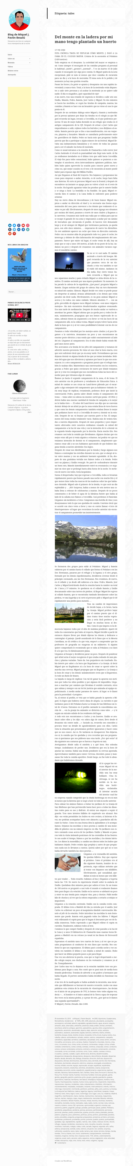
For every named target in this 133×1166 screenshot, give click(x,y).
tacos (73, 1131)
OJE (74, 1105)
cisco (69, 1044)
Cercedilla (58, 1042)
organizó (97, 1105)
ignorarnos (93, 1082)
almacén (58, 1026)
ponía (90, 1115)
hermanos (75, 1079)
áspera (83, 1030)
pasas (98, 1108)
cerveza (79, 1042)
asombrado (76, 1030)
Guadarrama (111, 1018)
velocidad (111, 1138)
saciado (89, 1126)
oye (109, 1105)
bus (114, 1035)
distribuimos (74, 1061)
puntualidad (109, 1119)
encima (57, 1065)
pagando (71, 1108)
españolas (97, 1065)
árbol (100, 1028)
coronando (58, 1051)
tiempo (107, 1131)
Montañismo (59, 1021)
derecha (93, 1054)
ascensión (67, 1030)
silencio (83, 1129)
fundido (91, 1075)
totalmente (85, 1133)
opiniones (80, 1105)
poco (70, 1115)
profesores (67, 1119)
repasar (63, 1124)
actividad (67, 1023)
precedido (63, 1117)
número (64, 1105)
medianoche (87, 1098)
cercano (113, 1040)
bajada (82, 1033)
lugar (94, 1094)
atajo (88, 1030)
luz (102, 1094)
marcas (57, 1098)
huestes (75, 1082)
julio (100, 1089)
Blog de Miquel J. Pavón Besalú (18, 36)
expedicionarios (91, 1070)
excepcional (105, 1068)
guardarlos (102, 1077)
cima (113, 1042)
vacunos (74, 1138)
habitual (67, 1079)
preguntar (78, 1117)
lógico (72, 1094)
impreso (68, 1084)
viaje (70, 1140)
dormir (101, 1061)
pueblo (95, 1119)
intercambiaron (97, 1086)
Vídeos (10, 67)
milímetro (64, 1101)
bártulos (88, 1033)
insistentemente (61, 1086)
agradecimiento (92, 1023)
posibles (111, 1115)
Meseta (103, 1098)
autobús (106, 1030)
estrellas (82, 1068)
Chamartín (92, 1042)
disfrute (100, 1058)
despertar (112, 1056)
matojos (70, 1098)
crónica (108, 1051)
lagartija (84, 1091)
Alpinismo (102, 1018)
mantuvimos (89, 1096)
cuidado (72, 1054)
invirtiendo (75, 1089)
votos (88, 1140)
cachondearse (72, 1037)
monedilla (58, 1103)
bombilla (58, 1035)
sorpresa (107, 1129)
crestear (101, 1051)
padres (64, 1108)
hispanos (99, 1079)
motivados (79, 1103)
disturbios (83, 1061)
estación (66, 1068)
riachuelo (66, 1126)
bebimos (95, 1033)
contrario (86, 1049)
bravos (81, 1035)
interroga (58, 1089)
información (107, 1084)
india (82, 1084)
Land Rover (97, 1091)
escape (90, 1065)
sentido (72, 1129)
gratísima (77, 1077)
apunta (95, 1028)
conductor (112, 1047)
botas (70, 1035)
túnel (87, 1136)
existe (73, 1070)
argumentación (108, 1028)
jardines (91, 1089)
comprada (99, 1047)
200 (82, 1021)
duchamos (58, 1063)
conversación (103, 1049)
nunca (70, 1105)
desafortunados (102, 1054)
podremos (76, 1115)
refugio (57, 1124)
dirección (93, 1058)
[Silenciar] (26, 320)
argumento (59, 1030)
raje (63, 1122)
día (74, 1058)
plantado (103, 1112)
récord (111, 1122)
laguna (90, 1091)
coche (78, 1044)
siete (78, 1129)
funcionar (84, 1075)
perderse (76, 1110)
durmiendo (67, 1063)
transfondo (106, 1133)
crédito (95, 1051)
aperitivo (79, 1028)
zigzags (100, 1140)
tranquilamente (95, 1133)
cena (97, 1040)
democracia (85, 1054)
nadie (90, 1103)
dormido (95, 1061)
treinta (71, 1136)
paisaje (78, 1108)
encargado (97, 1063)
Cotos (90, 1051)
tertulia (101, 1131)
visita (79, 1140)
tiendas (57, 1133)
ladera (77, 1091)
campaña (109, 1037)
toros (78, 1133)
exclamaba (59, 1070)
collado (112, 1044)
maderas (107, 1094)
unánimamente (105, 1136)
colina (106, 1044)
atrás (100, 1030)
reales (94, 1122)
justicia (106, 1089)
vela (105, 1138)
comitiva (92, 1047)
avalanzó (67, 1033)
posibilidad (103, 1115)
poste (57, 1117)
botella (75, 1035)
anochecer (58, 1028)
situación (90, 1129)
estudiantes (90, 1068)
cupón (77, 1054)
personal (58, 1112)
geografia (63, 1077)
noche (95, 1103)
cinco (56, 1044)
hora (112, 1079)
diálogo (78, 1058)
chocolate (100, 1042)
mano (76, 1096)
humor (81, 1082)
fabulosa (64, 1072)
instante (87, 1086)
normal (100, 1103)
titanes (69, 1133)
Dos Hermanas (110, 1061)
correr (65, 1051)
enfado (63, 1065)
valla (79, 1138)
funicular (98, 1075)
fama (92, 1072)
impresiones (59, 1084)
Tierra (63, 1133)
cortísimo (79, 1051)
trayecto (65, 1136)
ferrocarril (103, 1072)
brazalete (88, 1035)
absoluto (92, 1021)
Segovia (95, 1126)
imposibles (111, 1082)
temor (96, 1131)
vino (74, 1140)
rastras (84, 1122)
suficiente (58, 1131)
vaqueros (85, 1138)
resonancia (80, 1124)
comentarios (65, 1047)
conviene (112, 1049)
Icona (87, 1082)
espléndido (106, 1065)
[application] (19, 315)
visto (83, 1140)
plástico (57, 1115)
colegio (101, 1044)
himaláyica (92, 1079)
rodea (78, 1126)
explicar (109, 1070)
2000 (96, 1018)
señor (111, 1126)
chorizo (107, 1042)
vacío (68, 1138)
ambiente (77, 1026)
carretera (74, 1040)
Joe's (29, 412)
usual (64, 1138)
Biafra (102, 1033)
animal (102, 1026)
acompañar (109, 1021)
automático (59, 1033)
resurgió (106, 1124)
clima (74, 1044)
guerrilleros (59, 1079)
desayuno (87, 1056)
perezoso (89, 1110)
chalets (85, 1042)
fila (115, 1072)
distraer (66, 1061)
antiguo (72, 1028)
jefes (96, 1089)
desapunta (68, 1056)
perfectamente (98, 1110)
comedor (58, 1047)
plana (97, 1112)
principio (111, 1117)
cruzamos (58, 1054)
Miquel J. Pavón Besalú (82, 1018)
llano (63, 1094)
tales (77, 1131)
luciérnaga (84, 1094)
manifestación (68, 1096)
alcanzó (105, 1023)
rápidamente (70, 1122)
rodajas (73, 1126)
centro (106, 1040)
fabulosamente (73, 1072)
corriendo (71, 1051)
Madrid (114, 1094)
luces (77, 1094)
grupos (89, 1077)
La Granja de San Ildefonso (64, 1091)
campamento (100, 1037)
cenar (102, 1040)
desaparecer (59, 1056)
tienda (113, 1131)
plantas (110, 1112)
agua (100, 1023)
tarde (82, 1131)
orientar (104, 1105)
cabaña (57, 1037)
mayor (80, 1098)
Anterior (4, 264)
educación (75, 1063)
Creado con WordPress (63, 1161)
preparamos (87, 1117)
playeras (64, 1115)
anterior (65, 1028)
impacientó (102, 1082)
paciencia (58, 1108)
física (57, 1075)
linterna (58, 1094)
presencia (96, 1117)
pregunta (71, 1117)
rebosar (100, 1122)
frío (60, 1075)
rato (89, 1122)
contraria (78, 1049)
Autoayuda (12, 75)
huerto (57, 1082)
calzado (80, 1037)
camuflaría (59, 1040)
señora (57, 1129)
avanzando (75, 1033)
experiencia (101, 1070)
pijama (85, 1112)
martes (63, 1098)
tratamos (58, 1136)
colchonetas (93, 1044)
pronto (83, 1119)
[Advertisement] (19, 150)
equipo (75, 1065)
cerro (74, 1042)
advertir (74, 1023)
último (96, 1136)
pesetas (65, 1112)
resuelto (99, 1124)
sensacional (65, 1129)
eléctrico (83, 1063)
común (106, 1047)
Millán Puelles (74, 1101)
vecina (92, 1138)
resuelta (92, 1124)
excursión (66, 1070)
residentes (71, 1124)
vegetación (99, 1138)
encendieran (106, 1063)
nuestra (57, 1105)
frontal (65, 1075)
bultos (110, 1035)
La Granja (112, 1089)
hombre (107, 1079)
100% (79, 1021)
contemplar (71, 1049)
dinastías (85, 1058)
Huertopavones (66, 1082)
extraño (57, 1072)
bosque (64, 1035)
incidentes (75, 1084)
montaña (66, 1103)
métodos (110, 1098)
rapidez (78, 1122)
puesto (101, 1119)
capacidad (66, 1040)
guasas (109, 1077)
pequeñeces (67, 1110)
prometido (76, 1119)
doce (90, 1061)
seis (107, 1126)
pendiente (58, 1110)
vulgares (94, 1140)
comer (73, 1047)
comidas (85, 1047)
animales (108, 1026)
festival (110, 1072)
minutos (83, 1101)
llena (68, 1094)
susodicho (66, 1131)
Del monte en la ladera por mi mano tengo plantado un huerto (85, 39)
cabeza (63, 1037)
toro (73, 1133)
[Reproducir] (10, 320)
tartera (87, 1131)
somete (100, 1129)
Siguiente (34, 264)
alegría (111, 1023)
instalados (80, 1086)
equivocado (83, 1065)
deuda (63, 1058)
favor (96, 1072)
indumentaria (89, 1084)
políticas (84, 1115)
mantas (81, 1096)
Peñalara (110, 1108)
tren (76, 1136)
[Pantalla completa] (29, 320)
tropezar (82, 1136)
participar (91, 1108)
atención (94, 1030)
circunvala (63, 1044)
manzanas (98, 1096)
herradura (83, 1079)
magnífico (58, 1096)
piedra (71, 1112)
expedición (80, 1070)
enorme (69, 1065)
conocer (63, 1049)
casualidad (91, 1040)
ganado (104, 1075)
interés (106, 1086)
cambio (86, 1037)
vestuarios (64, 1140)
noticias (111, 1103)
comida (78, 1047)
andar (91, 1026)
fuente (71, 1075)
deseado (105, 1056)
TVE (91, 1136)
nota (106, 1103)
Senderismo (69, 1021)
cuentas (65, 1054)
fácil (81, 1072)
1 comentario (61, 1143)
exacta (97, 1068)
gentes (57, 1077)
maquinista (107, 1096)
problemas (59, 1119)
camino (92, 1037)
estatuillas (74, 1068)
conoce (57, 1049)
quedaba (58, 1122)
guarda (95, 1077)
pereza (82, 1110)
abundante (100, 1021)
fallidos (87, 1072)
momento (109, 1101)
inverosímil (66, 1089)
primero (104, 1117)
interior (112, 1086)
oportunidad (88, 1105)
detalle (57, 1058)
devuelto (69, 1058)
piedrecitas (78, 1112)
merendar (96, 1098)
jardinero (83, 1089)
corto (85, 1051)
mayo (75, 1098)
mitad (89, 1101)
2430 (86, 1021)
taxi (91, 1131)
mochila (95, 1101)
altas (63, 1026)
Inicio (10, 55)
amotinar (85, 1026)
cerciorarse (67, 1042)
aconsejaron (59, 1023)
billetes (107, 1033)
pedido (103, 1108)
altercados (70, 1026)
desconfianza (96, 1056)
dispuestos (59, 1061)
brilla (94, 1035)
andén (96, 1026)
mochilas (101, 1101)
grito (84, 1077)
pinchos (92, 1112)
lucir (90, 1094)
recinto (106, 1122)
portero (95, 1115)
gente (110, 1075)
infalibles (98, 1084)
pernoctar (108, 1110)
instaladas (71, 1086)
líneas (111, 1091)
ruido (83, 1126)
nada (85, 1103)
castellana (82, 1040)
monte (72, 1103)
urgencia (58, 1138)
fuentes (77, 1075)
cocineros (84, 1044)
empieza (90, 1063)
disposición (108, 1058)
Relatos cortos (13, 71)
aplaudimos (87, 1028)
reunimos (58, 1126)
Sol (96, 1129)
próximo (89, 1119)
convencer (94, 1049)
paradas (84, 1108)
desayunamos (78, 1056)
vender (57, 1140)
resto (86, 1124)
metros (57, 1101)
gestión (71, 1077)
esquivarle (58, 1068)
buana (104, 1035)
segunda (102, 1126)
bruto (99, 1035)
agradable (81, 1023)
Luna (98, 1094)
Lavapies (105, 1091)
